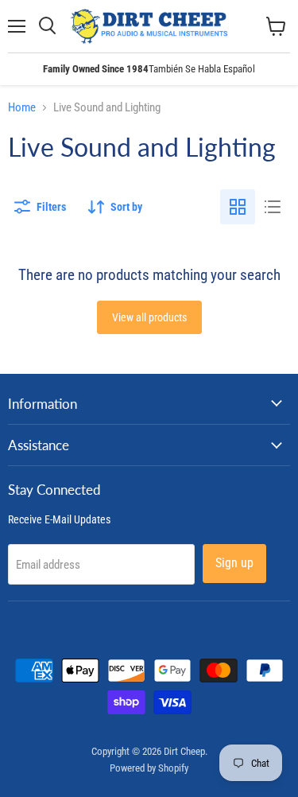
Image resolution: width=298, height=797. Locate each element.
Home (22, 108)
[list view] (272, 206)
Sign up (234, 562)
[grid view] (237, 206)
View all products (149, 317)
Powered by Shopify (149, 768)
